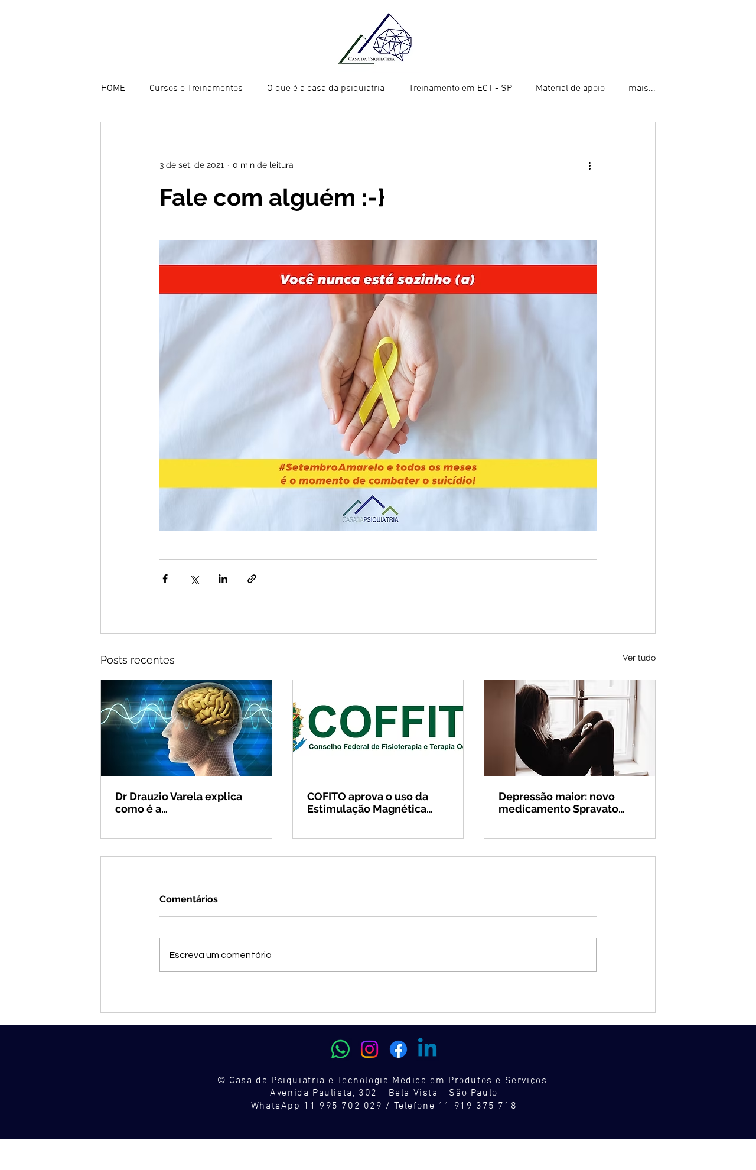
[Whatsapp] (340, 1049)
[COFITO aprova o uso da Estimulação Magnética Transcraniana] (378, 728)
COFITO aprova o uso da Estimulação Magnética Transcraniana (367, 802)
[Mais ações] (589, 165)
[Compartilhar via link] (252, 578)
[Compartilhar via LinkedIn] (223, 578)
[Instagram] (369, 1049)
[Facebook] (398, 1049)
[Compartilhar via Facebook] (165, 578)
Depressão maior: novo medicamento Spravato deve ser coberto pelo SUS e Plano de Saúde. (566, 802)
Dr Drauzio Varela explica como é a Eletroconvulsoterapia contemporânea (178, 802)
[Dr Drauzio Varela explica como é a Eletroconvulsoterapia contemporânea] (186, 728)
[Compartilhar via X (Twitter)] (194, 578)
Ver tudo (639, 657)
